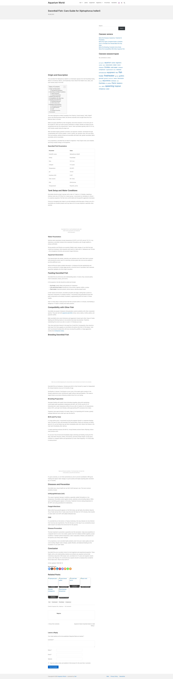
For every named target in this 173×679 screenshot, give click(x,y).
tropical (118, 86)
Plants (114, 83)
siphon (103, 86)
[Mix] (65, 569)
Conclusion (52, 112)
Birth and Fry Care (56, 102)
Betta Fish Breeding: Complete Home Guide (110, 47)
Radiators (119, 83)
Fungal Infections (55, 107)
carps (115, 65)
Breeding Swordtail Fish (55, 99)
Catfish (119, 65)
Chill (53, 108)
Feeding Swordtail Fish (55, 96)
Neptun (59, 613)
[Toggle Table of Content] (63, 87)
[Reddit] (54, 569)
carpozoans (109, 65)
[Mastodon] (62, 569)
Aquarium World (62, 676)
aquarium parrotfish (67, 313)
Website (50, 659)
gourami (101, 78)
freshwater (54, 602)
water (107, 89)
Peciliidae (61, 602)
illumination (121, 78)
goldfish (121, 76)
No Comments (68, 606)
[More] (70, 569)
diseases (118, 69)
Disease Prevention (56, 110)
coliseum (120, 67)
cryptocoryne (109, 69)
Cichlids (107, 67)
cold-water (114, 67)
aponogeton (101, 62)
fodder (101, 76)
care (104, 65)
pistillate (109, 83)
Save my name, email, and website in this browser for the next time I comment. (70, 663)
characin (101, 67)
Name (50, 650)
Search (100, 25)
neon (118, 80)
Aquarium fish (55, 606)
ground (106, 78)
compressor (102, 69)
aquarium (107, 62)
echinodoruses (102, 72)
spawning (109, 86)
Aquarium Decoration (56, 95)
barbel (113, 62)
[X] (52, 569)
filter (117, 72)
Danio (114, 69)
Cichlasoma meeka (59, 330)
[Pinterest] (60, 569)
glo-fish (116, 76)
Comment (51, 639)
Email (50, 654)
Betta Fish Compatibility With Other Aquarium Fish (112, 49)
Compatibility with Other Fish (57, 98)
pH (106, 83)
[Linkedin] (57, 569)
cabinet (100, 65)
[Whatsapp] (68, 569)
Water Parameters (55, 93)
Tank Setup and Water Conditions (57, 91)
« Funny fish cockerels (53, 624)
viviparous (68, 602)
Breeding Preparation (56, 101)
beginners (118, 62)
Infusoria (100, 80)
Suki (75, 676)
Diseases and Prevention (55, 104)
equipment (111, 72)
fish (49, 602)
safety (100, 86)
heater (115, 78)
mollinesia (113, 80)
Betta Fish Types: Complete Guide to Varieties (110, 41)
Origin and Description (55, 88)
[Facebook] (49, 569)
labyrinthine (106, 81)
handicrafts (110, 78)
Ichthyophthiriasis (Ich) (56, 106)
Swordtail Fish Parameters (57, 90)
